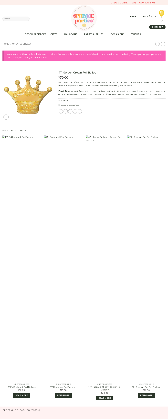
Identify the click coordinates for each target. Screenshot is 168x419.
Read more (21, 395)
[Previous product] (163, 44)
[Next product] (157, 44)
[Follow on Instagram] (161, 2)
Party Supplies (94, 34)
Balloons (70, 34)
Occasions (117, 34)
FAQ (133, 2)
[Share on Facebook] (61, 111)
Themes (136, 34)
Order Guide (119, 2)
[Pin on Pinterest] (75, 111)
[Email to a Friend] (70, 111)
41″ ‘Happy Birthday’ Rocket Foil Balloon (105, 388)
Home (5, 44)
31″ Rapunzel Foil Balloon (63, 387)
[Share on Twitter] (65, 111)
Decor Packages (35, 34)
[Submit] (27, 19)
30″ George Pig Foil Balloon (146, 387)
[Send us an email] (164, 2)
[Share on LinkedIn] (80, 111)
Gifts (53, 34)
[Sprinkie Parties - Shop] (84, 18)
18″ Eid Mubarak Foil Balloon (21, 387)
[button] (132, 16)
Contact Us (147, 2)
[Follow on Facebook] (159, 2)
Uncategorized (21, 44)
